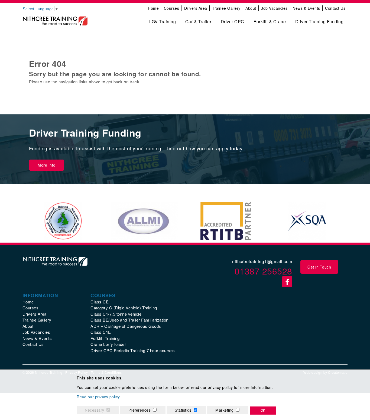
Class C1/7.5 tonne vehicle (115, 314)
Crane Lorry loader (108, 344)
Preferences (139, 410)
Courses (171, 8)
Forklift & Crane (270, 21)
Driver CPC (232, 21)
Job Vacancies (274, 8)
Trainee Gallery (226, 8)
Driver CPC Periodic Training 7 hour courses (132, 350)
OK (263, 410)
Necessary (94, 410)
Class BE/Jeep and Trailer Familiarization (129, 320)
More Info (47, 165)
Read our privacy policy (98, 396)
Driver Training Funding (319, 21)
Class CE (99, 302)
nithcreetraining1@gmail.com (262, 261)
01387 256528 (263, 270)
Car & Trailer (198, 21)
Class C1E (100, 332)
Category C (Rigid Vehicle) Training (123, 307)
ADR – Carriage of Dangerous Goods (125, 326)
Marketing (224, 410)
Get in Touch (319, 267)
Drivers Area (195, 8)
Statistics (183, 410)
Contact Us (335, 8)
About (250, 8)
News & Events (306, 8)
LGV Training (162, 21)
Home (153, 8)
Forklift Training (105, 338)
